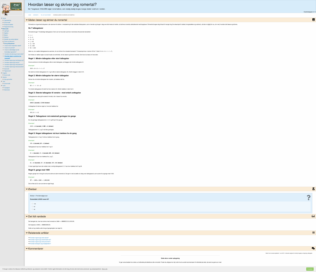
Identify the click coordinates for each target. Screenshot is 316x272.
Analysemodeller (8, 24)
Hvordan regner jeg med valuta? (39, 238)
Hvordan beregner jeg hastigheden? (40, 244)
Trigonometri (7, 71)
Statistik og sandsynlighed (11, 39)
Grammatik (7, 22)
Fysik (3, 85)
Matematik (5, 29)
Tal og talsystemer (9, 43)
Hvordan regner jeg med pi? (12, 62)
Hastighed (7, 88)
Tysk (3, 81)
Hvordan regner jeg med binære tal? (14, 60)
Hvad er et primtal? (10, 48)
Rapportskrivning (8, 26)
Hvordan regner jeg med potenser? (14, 64)
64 (34, 206)
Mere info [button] (104, 269)
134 (35, 204)
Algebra (6, 33)
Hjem (29, 15)
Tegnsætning (7, 20)
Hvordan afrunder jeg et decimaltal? (14, 54)
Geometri (6, 69)
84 (34, 209)
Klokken (6, 37)
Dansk (4, 18)
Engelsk (4, 73)
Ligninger (6, 31)
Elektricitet (7, 90)
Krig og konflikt (8, 79)
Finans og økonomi (9, 41)
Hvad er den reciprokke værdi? (13, 45)
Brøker (6, 35)
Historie (4, 77)
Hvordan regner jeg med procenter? (14, 66)
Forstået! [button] (310, 269)
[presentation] (39, 180)
